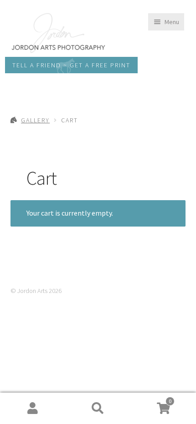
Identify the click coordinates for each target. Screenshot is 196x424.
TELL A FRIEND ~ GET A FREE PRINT (71, 65)
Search (97, 408)
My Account (32, 408)
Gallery (35, 120)
